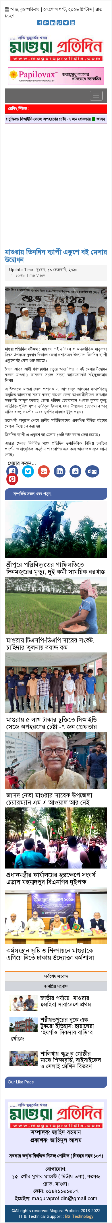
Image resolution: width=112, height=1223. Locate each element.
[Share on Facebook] (12, 471)
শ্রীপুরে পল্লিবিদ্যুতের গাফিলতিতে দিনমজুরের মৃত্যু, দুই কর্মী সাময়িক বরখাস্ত (55, 568)
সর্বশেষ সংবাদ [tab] (56, 976)
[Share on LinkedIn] (59, 471)
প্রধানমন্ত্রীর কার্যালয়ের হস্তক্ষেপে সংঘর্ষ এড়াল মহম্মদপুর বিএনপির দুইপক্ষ (51, 878)
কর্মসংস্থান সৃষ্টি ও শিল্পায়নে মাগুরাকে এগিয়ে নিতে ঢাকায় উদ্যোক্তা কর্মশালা (50, 954)
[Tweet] (28, 471)
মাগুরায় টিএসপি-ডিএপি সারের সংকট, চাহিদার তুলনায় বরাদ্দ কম (50, 643)
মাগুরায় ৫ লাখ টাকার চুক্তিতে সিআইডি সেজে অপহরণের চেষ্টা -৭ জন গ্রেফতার (51, 723)
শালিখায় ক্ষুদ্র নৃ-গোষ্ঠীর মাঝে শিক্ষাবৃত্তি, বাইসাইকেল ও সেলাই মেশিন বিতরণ (70, 1060)
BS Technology (78, 1216)
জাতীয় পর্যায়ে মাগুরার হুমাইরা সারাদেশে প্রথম (65, 1001)
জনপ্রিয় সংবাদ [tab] (56, 986)
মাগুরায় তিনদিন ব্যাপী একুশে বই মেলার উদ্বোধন (56, 256)
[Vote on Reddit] (75, 471)
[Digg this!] (92, 471)
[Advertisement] (56, 184)
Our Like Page (21, 1082)
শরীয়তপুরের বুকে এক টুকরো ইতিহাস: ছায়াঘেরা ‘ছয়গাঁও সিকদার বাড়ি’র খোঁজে (52, 1029)
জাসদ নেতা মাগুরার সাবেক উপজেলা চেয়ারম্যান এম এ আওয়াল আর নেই (49, 798)
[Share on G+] (44, 471)
